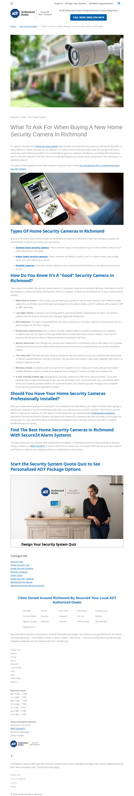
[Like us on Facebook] (11, 756)
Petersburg (81, 610)
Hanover (44, 616)
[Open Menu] (11, 3)
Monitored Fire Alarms (21, 582)
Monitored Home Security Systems (27, 585)
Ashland (98, 616)
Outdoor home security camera (32, 247)
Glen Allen (27, 610)
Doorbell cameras (25, 265)
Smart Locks (16, 575)
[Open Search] (119, 3)
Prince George (83, 621)
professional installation (103, 413)
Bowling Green (101, 610)
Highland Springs (30, 621)
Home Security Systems (21, 568)
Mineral (44, 610)
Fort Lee (80, 616)
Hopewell (63, 616)
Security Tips (16, 561)
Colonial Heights (29, 616)
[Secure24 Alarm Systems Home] (31, 13)
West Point (63, 610)
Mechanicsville (101, 621)
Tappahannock (29, 627)
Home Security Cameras (22, 578)
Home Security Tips (20, 565)
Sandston (45, 621)
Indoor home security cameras (32, 256)
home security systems (46, 146)
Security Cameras (18, 571)
